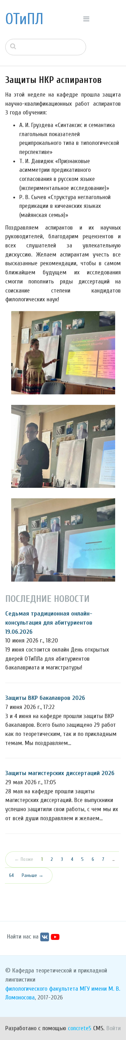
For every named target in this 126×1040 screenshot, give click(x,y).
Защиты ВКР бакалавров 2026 (45, 698)
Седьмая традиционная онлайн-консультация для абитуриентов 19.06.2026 (48, 622)
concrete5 (79, 1028)
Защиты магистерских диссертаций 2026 (59, 773)
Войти (113, 1028)
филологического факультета (41, 988)
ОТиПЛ (24, 19)
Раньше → (32, 875)
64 (11, 875)
